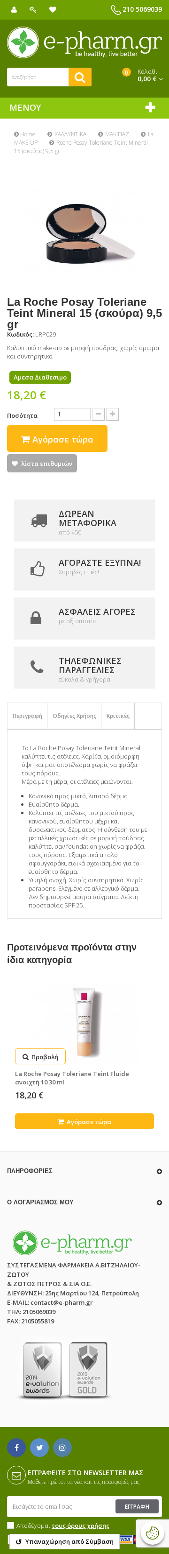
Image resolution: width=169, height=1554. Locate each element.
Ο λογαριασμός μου (40, 1202)
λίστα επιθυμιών (46, 463)
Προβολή (44, 1057)
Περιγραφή (27, 716)
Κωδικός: (20, 334)
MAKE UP (26, 143)
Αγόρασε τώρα (88, 1122)
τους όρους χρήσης (80, 1525)
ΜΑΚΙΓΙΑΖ (117, 134)
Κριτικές (118, 716)
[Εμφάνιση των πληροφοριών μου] (14, 9)
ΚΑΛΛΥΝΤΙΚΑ (70, 134)
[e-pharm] (84, 42)
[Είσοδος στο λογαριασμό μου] (33, 9)
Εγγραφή (137, 1507)
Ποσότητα (22, 415)
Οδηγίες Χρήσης (74, 716)
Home (27, 134)
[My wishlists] (53, 9)
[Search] (80, 77)
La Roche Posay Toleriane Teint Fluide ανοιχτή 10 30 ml (72, 1077)
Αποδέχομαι (62, 1525)
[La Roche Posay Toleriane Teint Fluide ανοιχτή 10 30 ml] (84, 1022)
